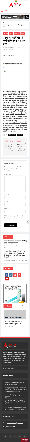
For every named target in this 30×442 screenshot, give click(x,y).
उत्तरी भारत (5, 33)
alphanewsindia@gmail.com (15, 423)
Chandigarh (12, 135)
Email (6, 202)
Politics (17, 317)
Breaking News (10, 317)
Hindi (18, 1)
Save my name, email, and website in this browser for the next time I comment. (14, 218)
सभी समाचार (16, 33)
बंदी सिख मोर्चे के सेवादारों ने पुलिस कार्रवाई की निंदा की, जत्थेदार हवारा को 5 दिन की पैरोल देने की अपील (15, 402)
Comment (7, 174)
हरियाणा (22, 33)
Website (6, 209)
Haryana (20, 135)
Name (6, 195)
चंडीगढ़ (11, 33)
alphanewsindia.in (9, 47)
